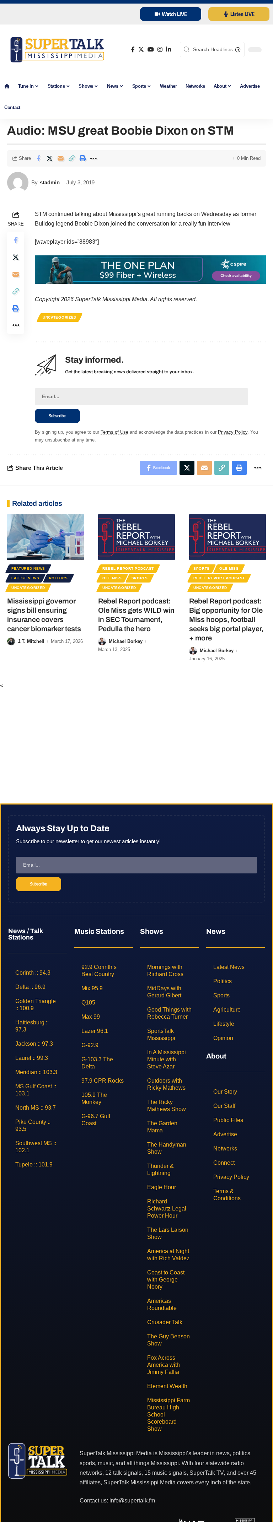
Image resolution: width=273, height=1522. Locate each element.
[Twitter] (141, 49)
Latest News (25, 578)
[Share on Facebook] (38, 158)
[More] (93, 158)
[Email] (60, 158)
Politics (58, 578)
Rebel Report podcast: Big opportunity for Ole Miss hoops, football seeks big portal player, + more (226, 619)
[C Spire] (150, 269)
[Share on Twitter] (49, 158)
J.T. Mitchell (31, 641)
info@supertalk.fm (132, 1500)
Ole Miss (112, 578)
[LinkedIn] (168, 49)
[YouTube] (151, 49)
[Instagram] (160, 49)
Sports (140, 578)
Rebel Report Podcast (128, 568)
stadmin (50, 182)
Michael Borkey (126, 641)
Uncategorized (59, 317)
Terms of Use (114, 432)
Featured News (28, 568)
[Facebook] (132, 49)
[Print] (82, 158)
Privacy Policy (232, 432)
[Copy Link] (71, 158)
